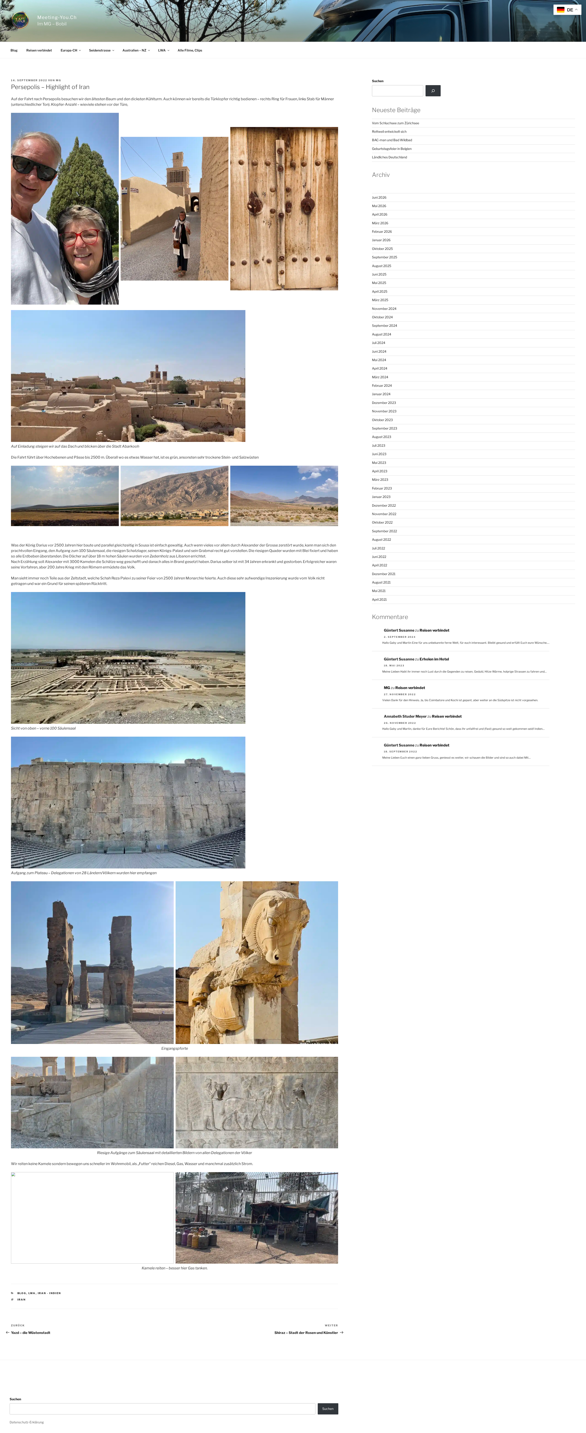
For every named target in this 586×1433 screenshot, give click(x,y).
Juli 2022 (378, 548)
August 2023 (381, 437)
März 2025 (380, 300)
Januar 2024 (381, 394)
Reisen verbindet (39, 50)
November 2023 (384, 411)
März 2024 (380, 377)
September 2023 (384, 428)
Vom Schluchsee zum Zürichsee (395, 123)
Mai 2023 (379, 463)
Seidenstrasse (100, 50)
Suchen (377, 81)
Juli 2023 (378, 445)
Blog (14, 50)
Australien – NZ (134, 50)
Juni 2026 (379, 197)
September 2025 (384, 257)
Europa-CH (69, 50)
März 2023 (380, 479)
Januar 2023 (381, 497)
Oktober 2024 (382, 317)
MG (58, 80)
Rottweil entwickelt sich (389, 131)
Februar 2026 (382, 231)
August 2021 (381, 582)
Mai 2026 (379, 206)
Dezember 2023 (384, 403)
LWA (162, 50)
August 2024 (381, 334)
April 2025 (379, 291)
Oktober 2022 (382, 522)
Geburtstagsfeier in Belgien (392, 149)
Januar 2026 (381, 240)
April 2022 (379, 565)
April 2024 (379, 368)
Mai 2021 (379, 591)
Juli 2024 (378, 343)
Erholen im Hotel (434, 659)
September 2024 (384, 325)
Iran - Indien (49, 1293)
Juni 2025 (379, 274)
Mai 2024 (379, 360)
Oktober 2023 (382, 420)
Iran (21, 1299)
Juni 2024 (379, 351)
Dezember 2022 (384, 505)
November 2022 (384, 514)
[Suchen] (433, 90)
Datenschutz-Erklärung (27, 1422)
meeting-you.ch (57, 17)
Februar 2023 (382, 488)
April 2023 (379, 471)
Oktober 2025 (382, 249)
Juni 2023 (379, 454)
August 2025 (381, 266)
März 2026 (380, 223)
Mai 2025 (379, 283)
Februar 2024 (382, 385)
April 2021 (379, 599)
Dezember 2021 (384, 574)
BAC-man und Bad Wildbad (392, 140)
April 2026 (379, 214)
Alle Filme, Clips (190, 50)
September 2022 (384, 531)
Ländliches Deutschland (389, 157)
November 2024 (384, 309)
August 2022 (381, 539)
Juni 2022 (379, 557)
